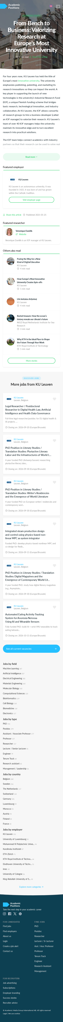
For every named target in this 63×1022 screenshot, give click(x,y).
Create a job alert (10, 946)
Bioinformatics (11, 698)
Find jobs (7, 926)
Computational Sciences (15, 693)
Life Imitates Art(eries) (27, 299)
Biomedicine (10, 708)
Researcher (9, 743)
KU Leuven (23, 179)
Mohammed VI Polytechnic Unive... (20, 844)
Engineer (8, 753)
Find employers (10, 931)
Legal (5, 1013)
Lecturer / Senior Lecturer (15, 748)
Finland (7, 818)
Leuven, (17, 400)
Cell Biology (10, 703)
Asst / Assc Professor (43, 946)
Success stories (10, 997)
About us (7, 936)
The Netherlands (12, 788)
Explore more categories (30, 886)
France (7, 823)
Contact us (8, 951)
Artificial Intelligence (13, 673)
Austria (7, 813)
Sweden (8, 783)
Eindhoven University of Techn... (18, 864)
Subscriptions (9, 987)
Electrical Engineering (14, 678)
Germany (8, 798)
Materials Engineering (14, 683)
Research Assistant (42, 966)
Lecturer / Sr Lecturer (44, 941)
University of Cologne (14, 873)
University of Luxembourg (16, 839)
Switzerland (10, 793)
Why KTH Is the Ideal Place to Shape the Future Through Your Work (33, 341)
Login (5, 941)
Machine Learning (12, 668)
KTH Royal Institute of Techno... (18, 858)
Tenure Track (10, 758)
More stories (31, 360)
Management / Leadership (16, 768)
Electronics (9, 713)
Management (40, 971)
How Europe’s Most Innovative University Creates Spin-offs (31, 280)
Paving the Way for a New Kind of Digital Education (28, 260)
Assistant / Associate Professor (18, 733)
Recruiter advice (10, 1002)
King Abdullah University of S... (18, 878)
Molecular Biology (12, 688)
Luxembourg (10, 803)
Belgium (24, 400)
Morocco (8, 808)
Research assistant (12, 763)
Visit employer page (31, 199)
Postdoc (8, 728)
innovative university (28, 80)
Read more (30, 156)
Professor (9, 738)
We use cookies (14, 1013)
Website (22, 234)
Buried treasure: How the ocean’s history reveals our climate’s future (32, 317)
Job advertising (10, 982)
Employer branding (11, 992)
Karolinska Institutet (13, 848)
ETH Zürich (9, 854)
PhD (6, 723)
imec (6, 868)
